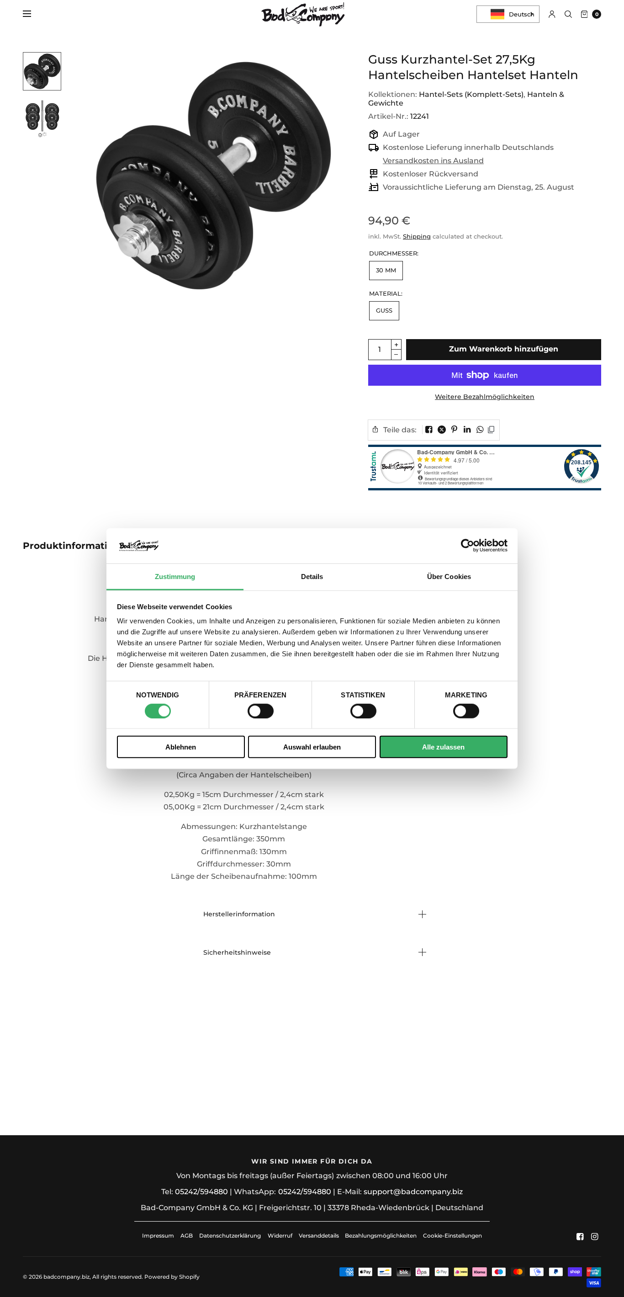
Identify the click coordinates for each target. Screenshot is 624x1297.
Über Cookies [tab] (449, 576)
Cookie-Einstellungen (452, 1235)
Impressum (158, 1235)
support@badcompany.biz (413, 1191)
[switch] (261, 710)
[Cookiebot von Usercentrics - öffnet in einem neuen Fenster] (468, 546)
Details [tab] (312, 576)
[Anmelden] (552, 14)
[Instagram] (595, 1237)
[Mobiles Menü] (33, 14)
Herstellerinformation (239, 914)
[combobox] (507, 14)
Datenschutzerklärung (230, 1235)
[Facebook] (580, 1237)
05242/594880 (201, 1191)
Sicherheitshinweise (237, 952)
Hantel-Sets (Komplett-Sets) (471, 94)
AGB (186, 1235)
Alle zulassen (443, 747)
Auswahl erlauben (312, 747)
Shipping (417, 236)
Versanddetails (319, 1235)
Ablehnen (180, 747)
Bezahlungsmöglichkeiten (381, 1235)
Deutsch (521, 14)
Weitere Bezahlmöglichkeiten (484, 397)
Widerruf (280, 1235)
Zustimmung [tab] (175, 576)
